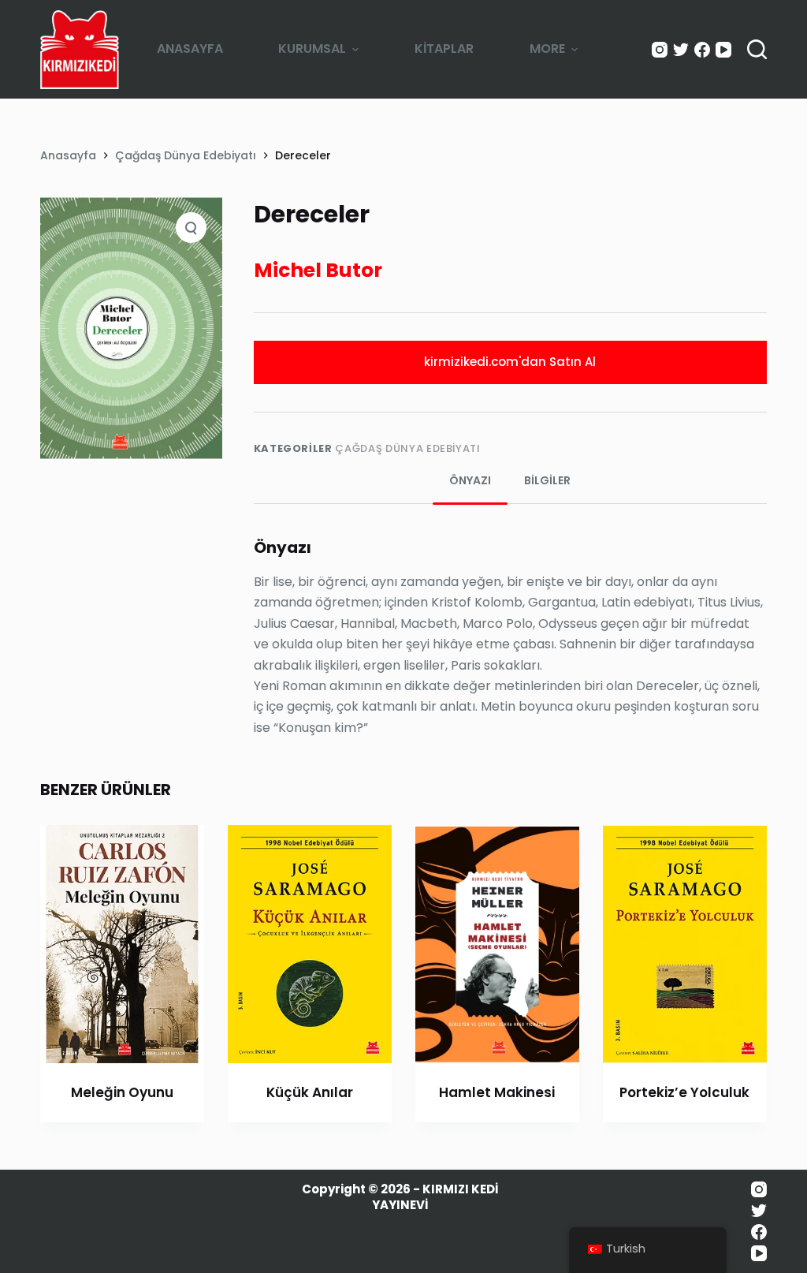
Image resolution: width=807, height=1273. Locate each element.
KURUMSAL (312, 48)
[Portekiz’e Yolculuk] (685, 943)
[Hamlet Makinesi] (497, 943)
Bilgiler (547, 480)
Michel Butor (318, 270)
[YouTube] (723, 50)
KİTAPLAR (444, 48)
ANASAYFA (190, 48)
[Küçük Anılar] (310, 943)
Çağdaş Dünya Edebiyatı (407, 448)
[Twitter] (681, 50)
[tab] (470, 480)
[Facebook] (702, 50)
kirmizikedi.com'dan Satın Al (510, 361)
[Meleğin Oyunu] (122, 943)
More (547, 48)
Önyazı (470, 480)
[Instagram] (660, 50)
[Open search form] (757, 49)
